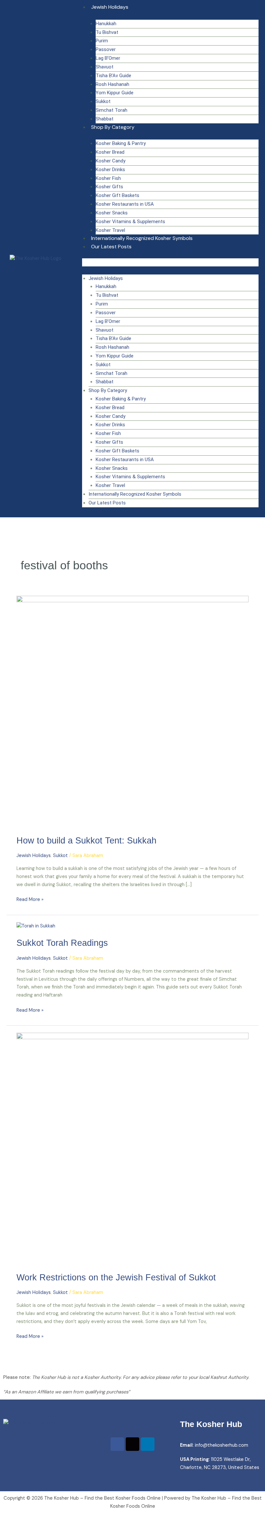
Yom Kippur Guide (114, 93)
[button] (170, 262)
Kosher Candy (110, 161)
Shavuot (104, 67)
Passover (106, 49)
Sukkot (103, 101)
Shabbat (104, 119)
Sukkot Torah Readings (62, 943)
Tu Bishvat (107, 32)
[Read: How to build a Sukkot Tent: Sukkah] (132, 711)
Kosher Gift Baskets (117, 195)
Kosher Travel (110, 230)
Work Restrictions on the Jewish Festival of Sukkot (116, 1277)
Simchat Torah (111, 110)
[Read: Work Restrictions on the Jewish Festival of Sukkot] (132, 1148)
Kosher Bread (110, 152)
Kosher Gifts (109, 187)
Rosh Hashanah (112, 84)
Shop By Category (112, 127)
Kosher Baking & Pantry (121, 143)
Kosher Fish (108, 178)
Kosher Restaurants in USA (125, 204)
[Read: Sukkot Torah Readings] (35, 926)
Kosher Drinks (110, 169)
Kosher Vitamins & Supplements (130, 221)
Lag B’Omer (108, 58)
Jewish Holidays (109, 7)
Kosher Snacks (112, 213)
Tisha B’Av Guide (113, 75)
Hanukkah (106, 23)
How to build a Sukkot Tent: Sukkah (86, 840)
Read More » (30, 899)
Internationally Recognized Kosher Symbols (142, 238)
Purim (102, 41)
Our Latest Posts (111, 246)
